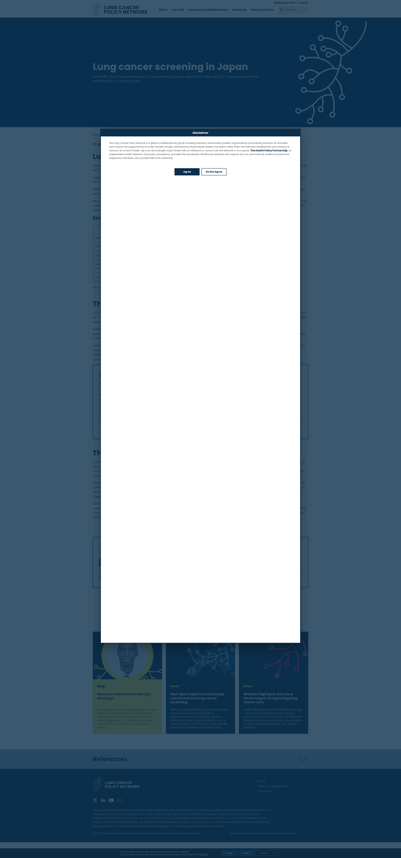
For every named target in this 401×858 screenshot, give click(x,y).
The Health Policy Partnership (268, 150)
